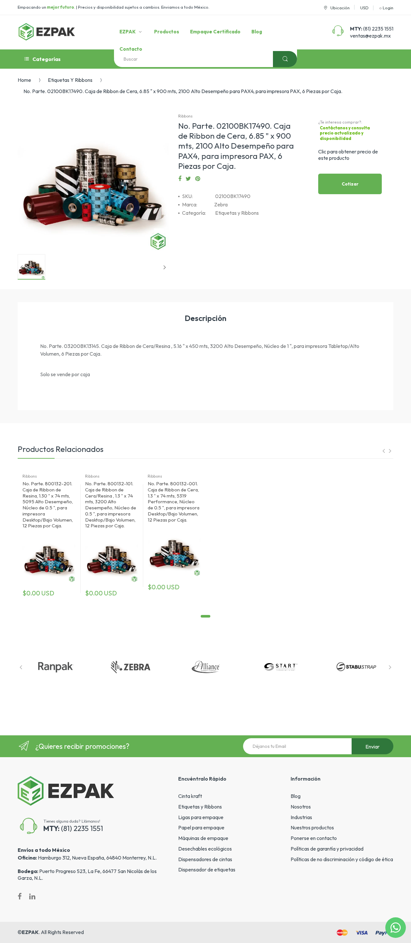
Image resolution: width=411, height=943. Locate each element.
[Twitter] (188, 178)
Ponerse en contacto (314, 838)
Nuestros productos (312, 827)
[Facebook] (179, 178)
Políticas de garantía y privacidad (327, 848)
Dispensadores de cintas (205, 859)
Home (24, 80)
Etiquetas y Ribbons (70, 80)
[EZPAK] (47, 31)
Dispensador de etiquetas (206, 869)
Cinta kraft (190, 796)
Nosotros (301, 806)
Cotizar (350, 184)
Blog (296, 796)
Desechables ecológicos (205, 848)
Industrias (301, 817)
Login (388, 7)
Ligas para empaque (200, 817)
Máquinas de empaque (203, 838)
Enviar (372, 746)
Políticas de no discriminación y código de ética (342, 859)
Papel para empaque (201, 827)
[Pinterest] (197, 178)
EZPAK (30, 932)
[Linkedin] (32, 896)
